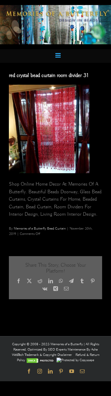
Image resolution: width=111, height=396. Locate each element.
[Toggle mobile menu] (58, 55)
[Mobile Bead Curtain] (55, 7)
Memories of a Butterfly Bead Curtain (40, 228)
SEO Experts (57, 349)
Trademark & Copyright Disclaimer (48, 355)
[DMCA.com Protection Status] (41, 360)
